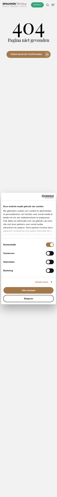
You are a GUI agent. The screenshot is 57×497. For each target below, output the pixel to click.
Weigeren (28, 298)
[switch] (50, 253)
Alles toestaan (28, 290)
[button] (53, 4)
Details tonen (41, 282)
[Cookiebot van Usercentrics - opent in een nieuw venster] (42, 196)
